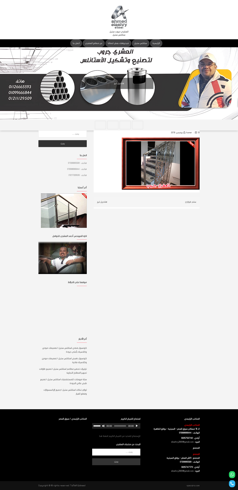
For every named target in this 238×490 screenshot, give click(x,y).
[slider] (97, 425)
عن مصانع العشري (93, 43)
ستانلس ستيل (140, 43)
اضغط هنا (103, 436)
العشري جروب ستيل (119, 32)
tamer (189, 132)
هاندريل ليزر (102, 202)
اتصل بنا (76, 43)
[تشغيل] (136, 426)
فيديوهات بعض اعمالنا (118, 43)
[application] (116, 426)
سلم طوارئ (190, 202)
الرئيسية (156, 43)
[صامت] (103, 426)
